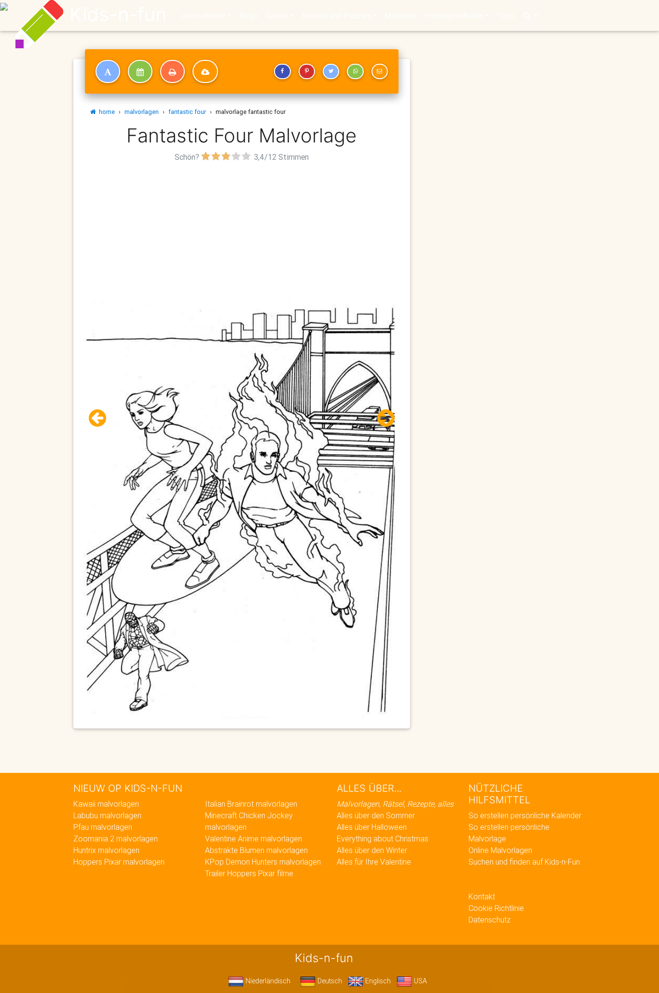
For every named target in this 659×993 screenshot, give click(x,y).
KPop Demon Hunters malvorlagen (263, 862)
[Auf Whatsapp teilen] (355, 71)
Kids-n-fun (117, 14)
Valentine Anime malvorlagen (253, 838)
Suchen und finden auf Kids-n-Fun (524, 862)
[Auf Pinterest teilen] (307, 71)
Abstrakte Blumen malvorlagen (256, 850)
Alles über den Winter (372, 850)
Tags (505, 15)
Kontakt (481, 896)
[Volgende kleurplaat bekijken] (382, 418)
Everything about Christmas (382, 838)
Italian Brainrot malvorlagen (251, 804)
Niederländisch (267, 981)
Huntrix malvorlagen (106, 850)
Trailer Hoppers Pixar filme (249, 873)
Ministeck (401, 15)
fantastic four (187, 112)
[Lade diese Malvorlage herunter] (205, 71)
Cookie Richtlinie (496, 908)
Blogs (248, 15)
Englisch (377, 981)
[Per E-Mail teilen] (379, 71)
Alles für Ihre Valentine (374, 862)
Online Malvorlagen (500, 850)
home (105, 112)
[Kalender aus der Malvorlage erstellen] (140, 71)
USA (419, 981)
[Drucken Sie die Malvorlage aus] (172, 71)
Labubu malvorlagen (107, 815)
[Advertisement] (242, 232)
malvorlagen (141, 112)
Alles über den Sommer (376, 815)
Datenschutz (489, 919)
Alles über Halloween (372, 827)
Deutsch (329, 981)
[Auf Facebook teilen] (282, 71)
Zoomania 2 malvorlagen (115, 838)
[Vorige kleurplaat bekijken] (101, 418)
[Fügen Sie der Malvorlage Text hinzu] (108, 71)
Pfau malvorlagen (102, 827)
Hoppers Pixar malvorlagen (119, 862)
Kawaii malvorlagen (106, 804)
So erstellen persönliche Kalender (524, 815)
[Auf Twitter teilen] (331, 71)
